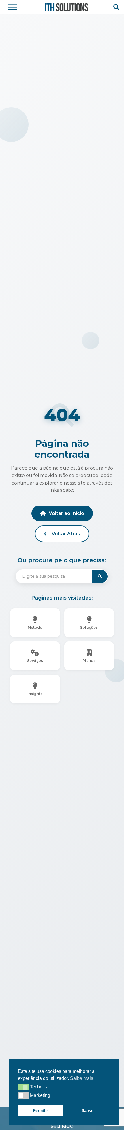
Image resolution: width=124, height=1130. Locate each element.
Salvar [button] (88, 1110)
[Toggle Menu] (12, 7)
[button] (23, 1087)
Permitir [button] (40, 1110)
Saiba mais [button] (81, 1078)
